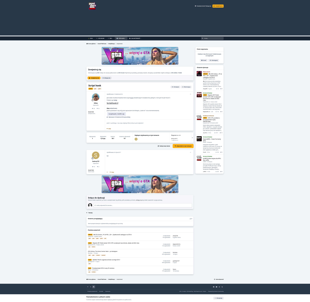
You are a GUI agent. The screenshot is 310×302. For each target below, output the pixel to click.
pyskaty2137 (91, 261)
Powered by (216, 291)
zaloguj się (139, 200)
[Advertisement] (155, 24)
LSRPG (204, 161)
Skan (108, 108)
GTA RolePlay (190, 291)
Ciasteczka (107, 291)
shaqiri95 (90, 236)
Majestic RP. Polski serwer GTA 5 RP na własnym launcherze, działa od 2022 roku (116, 243)
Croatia (184, 291)
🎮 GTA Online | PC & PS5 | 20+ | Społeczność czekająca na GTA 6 (112, 234)
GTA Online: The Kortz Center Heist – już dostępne (102, 251)
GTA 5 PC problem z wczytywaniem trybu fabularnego (211, 119)
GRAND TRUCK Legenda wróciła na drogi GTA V (106, 260)
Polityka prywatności (92, 291)
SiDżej (96, 103)
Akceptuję (219, 298)
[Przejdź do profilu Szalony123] (136, 139)
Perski (204, 142)
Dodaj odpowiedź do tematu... (104, 205)
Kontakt (101, 291)
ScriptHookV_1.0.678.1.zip (116, 114)
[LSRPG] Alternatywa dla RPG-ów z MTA (212, 159)
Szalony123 (95, 161)
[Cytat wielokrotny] (107, 172)
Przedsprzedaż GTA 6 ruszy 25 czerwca (103, 268)
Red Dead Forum (198, 291)
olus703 (205, 133)
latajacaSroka (206, 123)
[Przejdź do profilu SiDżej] (96, 97)
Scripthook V (112, 103)
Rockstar (90, 253)
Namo (89, 270)
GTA (180, 291)
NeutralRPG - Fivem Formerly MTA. (212, 140)
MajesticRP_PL (92, 245)
